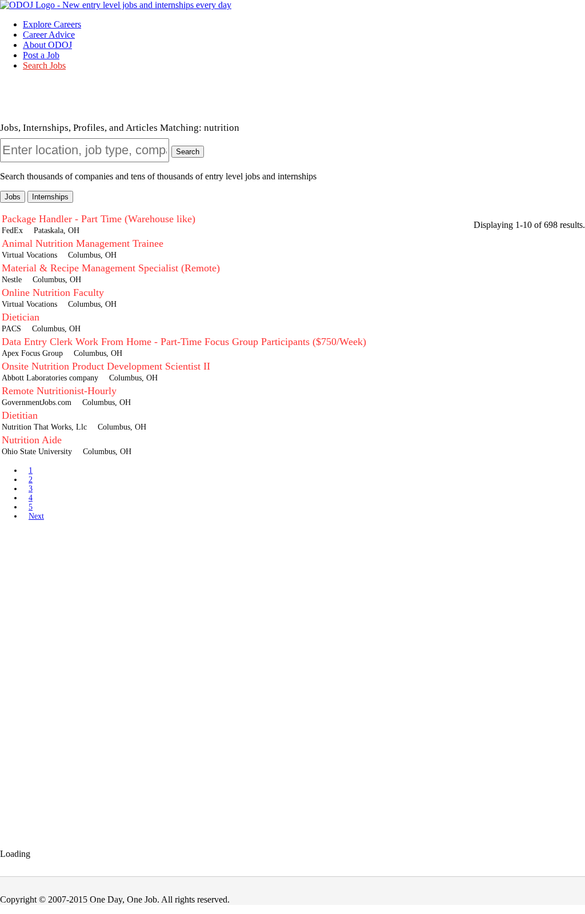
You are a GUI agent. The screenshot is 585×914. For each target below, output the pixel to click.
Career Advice (49, 34)
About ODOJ (47, 45)
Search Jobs (44, 65)
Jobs (13, 197)
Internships (50, 197)
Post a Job (41, 55)
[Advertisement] (292, 609)
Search (187, 151)
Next (36, 516)
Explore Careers (52, 24)
